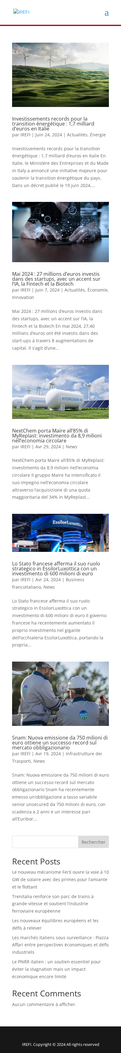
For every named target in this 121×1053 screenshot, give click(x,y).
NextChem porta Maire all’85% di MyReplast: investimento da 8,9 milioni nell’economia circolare (57, 435)
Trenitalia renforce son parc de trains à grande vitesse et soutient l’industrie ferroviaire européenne (53, 903)
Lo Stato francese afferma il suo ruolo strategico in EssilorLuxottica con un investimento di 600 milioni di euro (56, 568)
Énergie (98, 135)
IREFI (25, 135)
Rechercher (93, 842)
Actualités (77, 135)
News (71, 447)
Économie (97, 290)
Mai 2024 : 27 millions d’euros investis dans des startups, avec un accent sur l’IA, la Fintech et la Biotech (56, 279)
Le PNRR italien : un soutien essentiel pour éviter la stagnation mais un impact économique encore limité (56, 969)
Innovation (23, 297)
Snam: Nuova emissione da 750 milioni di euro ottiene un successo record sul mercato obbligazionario (60, 742)
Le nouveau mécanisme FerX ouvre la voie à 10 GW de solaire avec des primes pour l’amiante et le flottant (60, 879)
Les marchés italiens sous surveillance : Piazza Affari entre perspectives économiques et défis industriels (60, 945)
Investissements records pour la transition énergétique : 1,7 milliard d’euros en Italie (53, 123)
